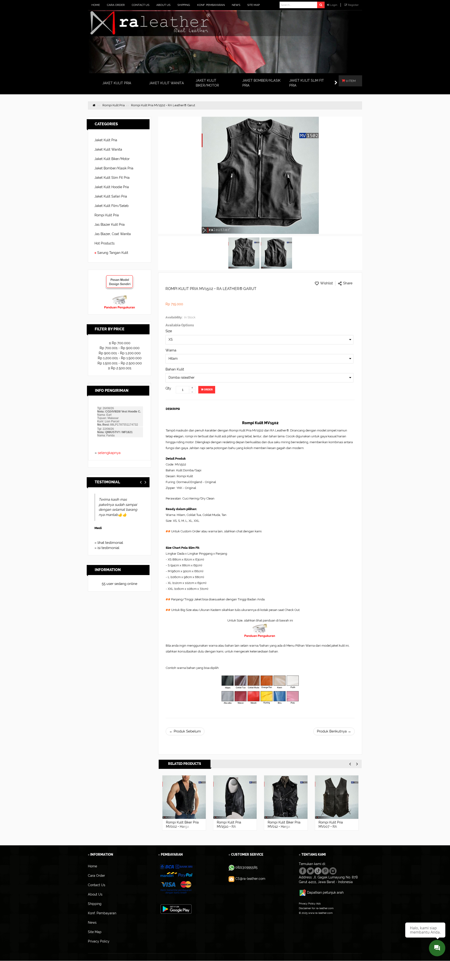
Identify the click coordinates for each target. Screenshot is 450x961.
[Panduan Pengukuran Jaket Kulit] (119, 297)
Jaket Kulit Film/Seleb (111, 206)
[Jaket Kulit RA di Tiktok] (317, 870)
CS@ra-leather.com (250, 879)
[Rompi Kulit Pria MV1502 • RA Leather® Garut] (244, 253)
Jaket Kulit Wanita (108, 149)
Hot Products (104, 243)
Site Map (304, 917)
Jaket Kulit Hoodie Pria (111, 187)
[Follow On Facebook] (303, 870)
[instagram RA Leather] (333, 870)
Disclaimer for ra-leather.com (316, 908)
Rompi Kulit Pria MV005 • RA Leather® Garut (331, 826)
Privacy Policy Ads (310, 903)
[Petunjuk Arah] (303, 892)
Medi (98, 528)
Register (353, 5)
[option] (184, 803)
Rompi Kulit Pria (106, 215)
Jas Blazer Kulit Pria (109, 224)
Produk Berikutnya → (334, 731)
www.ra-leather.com (320, 912)
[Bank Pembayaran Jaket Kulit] (176, 879)
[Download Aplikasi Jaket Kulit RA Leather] (176, 909)
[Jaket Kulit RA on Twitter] (310, 870)
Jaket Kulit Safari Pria (110, 196)
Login (333, 5)
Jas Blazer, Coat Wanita (112, 234)
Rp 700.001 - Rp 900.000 (119, 348)
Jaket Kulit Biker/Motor (112, 159)
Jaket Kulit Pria (105, 140)
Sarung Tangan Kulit (112, 253)
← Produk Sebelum (185, 731)
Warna (170, 350)
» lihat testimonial (108, 543)
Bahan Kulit (174, 369)
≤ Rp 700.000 (119, 343)
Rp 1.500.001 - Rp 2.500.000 (120, 363)
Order (208, 389)
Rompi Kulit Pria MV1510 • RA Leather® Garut (178, 826)
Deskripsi (173, 409)
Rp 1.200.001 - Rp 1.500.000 (120, 358)
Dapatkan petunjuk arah (325, 892)
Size (168, 331)
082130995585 (246, 867)
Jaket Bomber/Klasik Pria (113, 168)
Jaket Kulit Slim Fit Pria (112, 177)
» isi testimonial (106, 548)
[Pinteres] (325, 870)
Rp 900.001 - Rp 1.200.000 (120, 353)
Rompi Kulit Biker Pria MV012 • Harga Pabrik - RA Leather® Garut (233, 828)
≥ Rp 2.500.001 (119, 368)
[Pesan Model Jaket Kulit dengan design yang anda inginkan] (119, 277)
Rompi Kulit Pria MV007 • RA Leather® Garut (280, 826)
